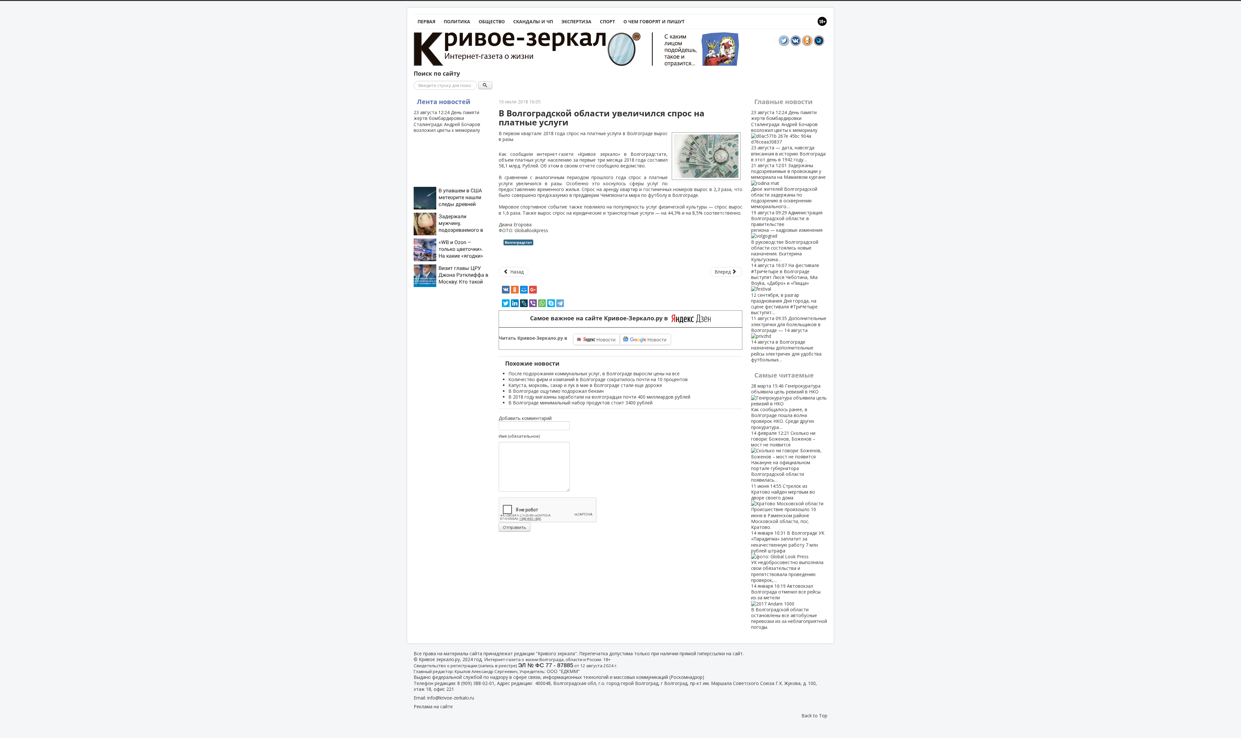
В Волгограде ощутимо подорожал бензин (556, 391)
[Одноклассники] (515, 290)
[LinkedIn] (515, 303)
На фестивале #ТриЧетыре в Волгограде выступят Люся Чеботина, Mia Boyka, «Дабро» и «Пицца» (785, 289)
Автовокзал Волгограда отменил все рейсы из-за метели (789, 606)
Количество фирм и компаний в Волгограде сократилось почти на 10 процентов (598, 379)
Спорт (607, 21)
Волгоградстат (518, 242)
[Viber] (533, 303)
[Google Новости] (645, 339)
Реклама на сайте (433, 706)
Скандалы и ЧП (533, 21)
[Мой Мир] (524, 290)
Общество (492, 21)
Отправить (514, 527)
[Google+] (533, 290)
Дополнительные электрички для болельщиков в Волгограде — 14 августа (788, 338)
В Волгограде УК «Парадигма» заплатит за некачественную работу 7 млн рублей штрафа (787, 556)
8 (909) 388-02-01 (475, 683)
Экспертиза (576, 21)
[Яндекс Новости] (597, 339)
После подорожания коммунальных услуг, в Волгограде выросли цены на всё (594, 373)
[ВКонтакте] (506, 290)
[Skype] (551, 303)
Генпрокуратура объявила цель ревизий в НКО (786, 406)
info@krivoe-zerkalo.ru (450, 698)
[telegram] (560, 303)
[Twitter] (506, 303)
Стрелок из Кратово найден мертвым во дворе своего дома (783, 506)
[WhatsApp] (542, 303)
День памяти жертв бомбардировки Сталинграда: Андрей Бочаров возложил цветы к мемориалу (447, 121)
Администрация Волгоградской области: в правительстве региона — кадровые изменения (786, 236)
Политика (457, 21)
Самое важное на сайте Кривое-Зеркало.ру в (600, 318)
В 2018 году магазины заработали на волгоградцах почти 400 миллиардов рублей (599, 397)
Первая (426, 21)
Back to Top (814, 715)
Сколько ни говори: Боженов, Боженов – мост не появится (783, 456)
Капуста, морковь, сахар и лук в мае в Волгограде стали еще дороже (585, 385)
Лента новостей (443, 101)
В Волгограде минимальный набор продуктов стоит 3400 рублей (580, 403)
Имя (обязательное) (519, 436)
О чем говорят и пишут (653, 21)
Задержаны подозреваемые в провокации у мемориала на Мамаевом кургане (788, 185)
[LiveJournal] (524, 303)
